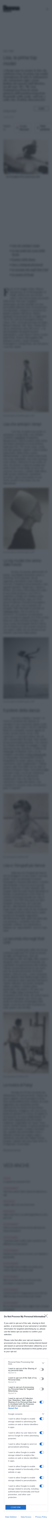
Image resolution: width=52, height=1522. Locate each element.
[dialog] (26, 1416)
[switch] (42, 1369)
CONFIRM (16, 1507)
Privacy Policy (41, 1517)
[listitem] (26, 1363)
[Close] (46, 1316)
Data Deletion (11, 1517)
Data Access (26, 1517)
